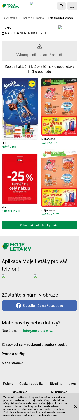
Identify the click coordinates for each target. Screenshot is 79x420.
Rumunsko (59, 392)
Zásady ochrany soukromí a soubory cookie (34, 345)
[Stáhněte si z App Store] (42, 6)
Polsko (8, 384)
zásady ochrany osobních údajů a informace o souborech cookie (34, 414)
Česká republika (31, 384)
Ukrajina (56, 384)
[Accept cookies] (75, 406)
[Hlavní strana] (10, 6)
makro (6, 27)
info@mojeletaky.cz (38, 331)
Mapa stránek (12, 363)
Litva (72, 384)
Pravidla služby (13, 354)
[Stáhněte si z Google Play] (50, 279)
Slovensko (19, 392)
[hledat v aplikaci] (61, 6)
